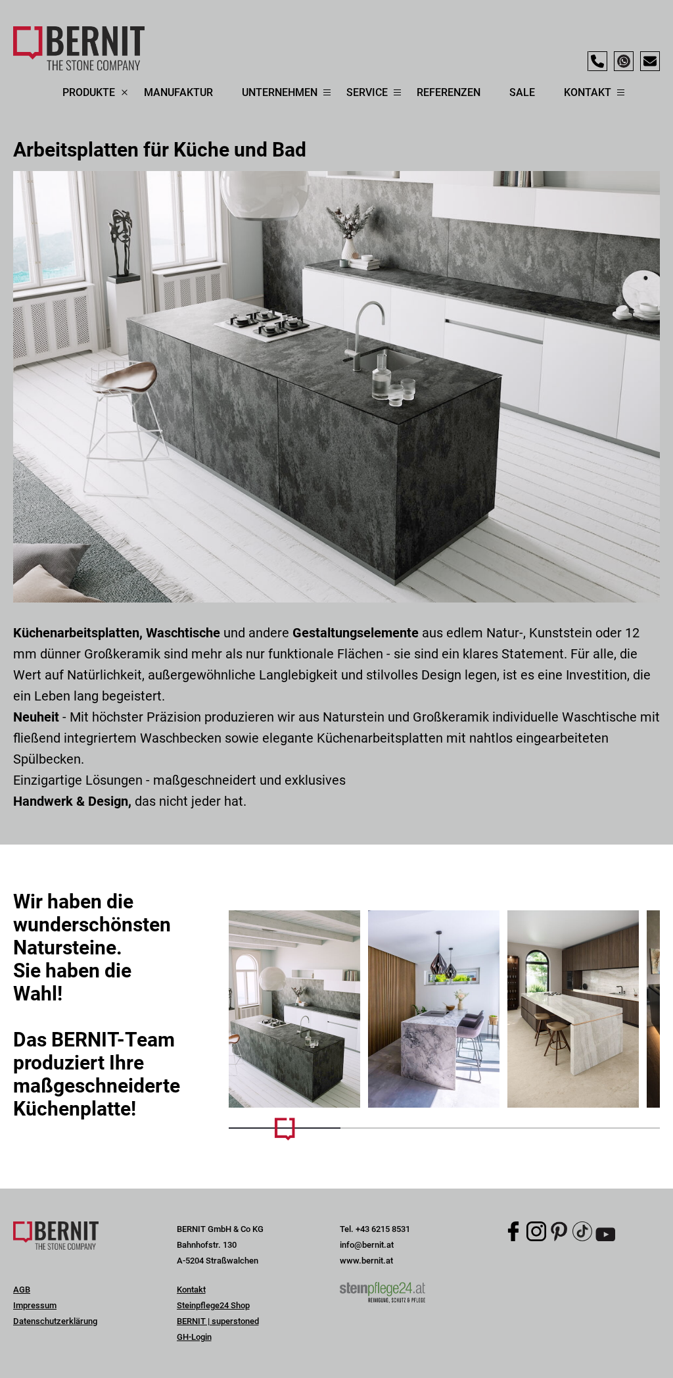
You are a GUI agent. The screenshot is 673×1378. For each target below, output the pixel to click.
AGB (21, 1289)
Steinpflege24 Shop (213, 1305)
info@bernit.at (367, 1245)
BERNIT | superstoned (218, 1321)
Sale (522, 92)
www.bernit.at (366, 1261)
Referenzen (448, 92)
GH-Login (194, 1337)
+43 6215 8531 (383, 1229)
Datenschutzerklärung (55, 1321)
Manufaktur (178, 92)
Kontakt (191, 1289)
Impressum (35, 1305)
